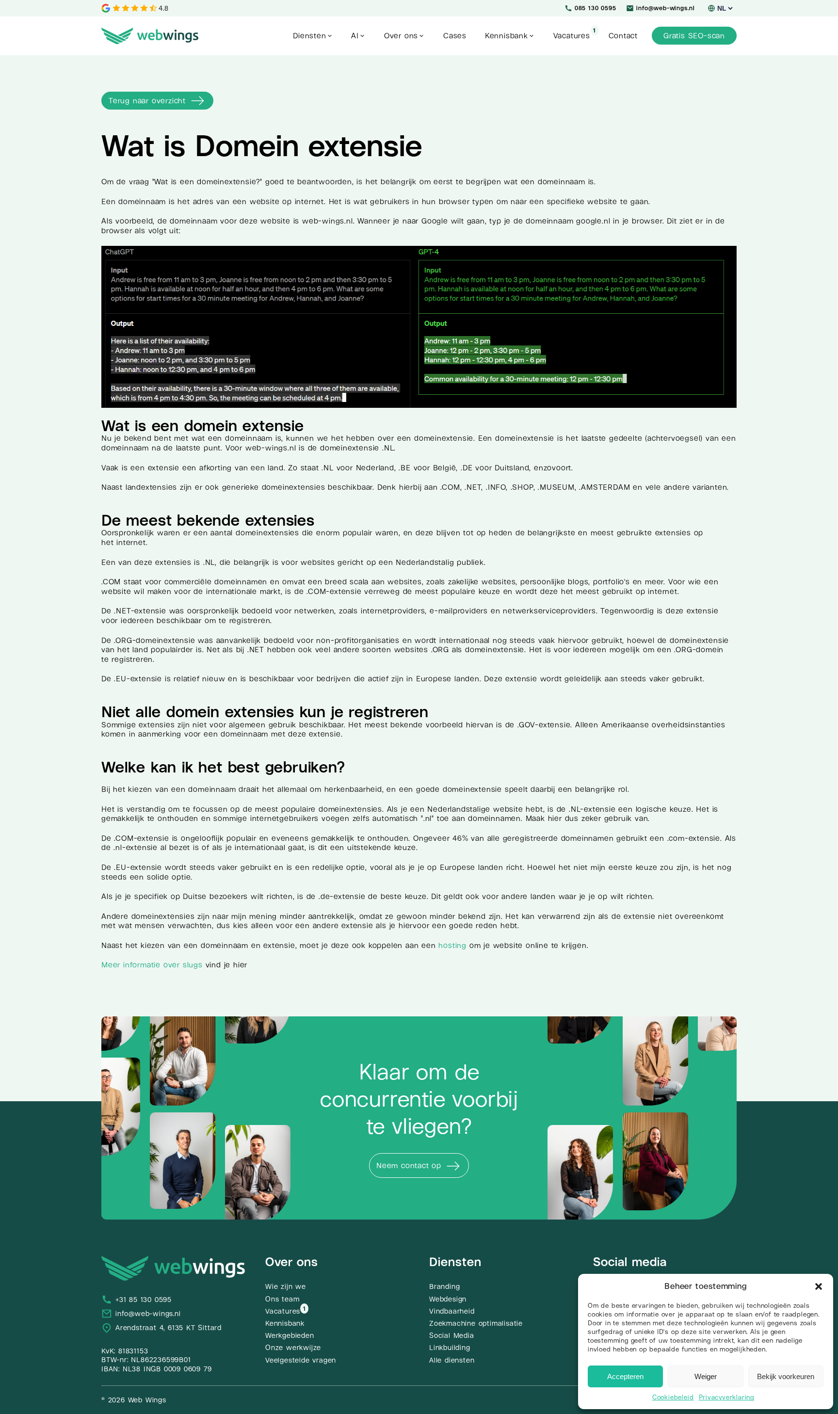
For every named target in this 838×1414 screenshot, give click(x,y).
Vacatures (282, 1311)
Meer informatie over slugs (152, 965)
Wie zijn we (285, 1286)
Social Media (451, 1335)
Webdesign (448, 1299)
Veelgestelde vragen (300, 1360)
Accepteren (625, 1376)
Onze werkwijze (293, 1347)
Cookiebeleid (673, 1397)
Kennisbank (285, 1323)
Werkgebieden (289, 1335)
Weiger (705, 1376)
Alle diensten (451, 1360)
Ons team (282, 1299)
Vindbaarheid (452, 1311)
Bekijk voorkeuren (785, 1376)
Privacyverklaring (727, 1397)
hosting (452, 945)
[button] (818, 1286)
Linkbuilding (449, 1347)
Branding (444, 1286)
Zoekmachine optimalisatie (476, 1323)
